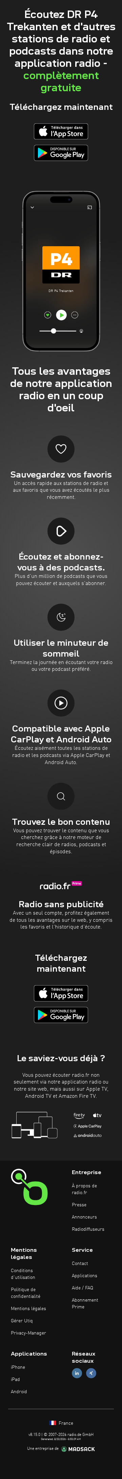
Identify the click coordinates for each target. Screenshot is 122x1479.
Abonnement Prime (85, 1303)
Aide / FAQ (82, 1288)
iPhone (18, 1367)
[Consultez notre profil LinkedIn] (77, 1373)
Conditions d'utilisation (23, 1274)
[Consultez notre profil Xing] (91, 1373)
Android (19, 1391)
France (65, 1423)
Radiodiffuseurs (88, 1229)
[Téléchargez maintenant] (61, 131)
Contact (80, 1263)
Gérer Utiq (22, 1321)
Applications (84, 1275)
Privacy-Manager (28, 1333)
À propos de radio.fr (84, 1189)
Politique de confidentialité (25, 1293)
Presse (79, 1205)
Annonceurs (84, 1217)
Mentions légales (28, 1308)
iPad (15, 1379)
